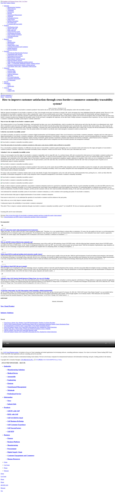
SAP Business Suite (12, 27)
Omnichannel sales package (14, 54)
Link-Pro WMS (11, 72)
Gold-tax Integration (12, 74)
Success (6, 81)
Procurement (10, 43)
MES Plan (10, 75)
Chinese (13, 3)
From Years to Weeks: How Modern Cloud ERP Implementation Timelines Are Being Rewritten (29, 322)
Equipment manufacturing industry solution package (21, 65)
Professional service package (15, 56)
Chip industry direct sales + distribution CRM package (21, 66)
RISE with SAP (11, 30)
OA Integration (11, 80)
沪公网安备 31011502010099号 (45, 359)
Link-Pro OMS (11, 71)
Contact (8, 3)
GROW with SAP (12, 28)
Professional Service (12, 18)
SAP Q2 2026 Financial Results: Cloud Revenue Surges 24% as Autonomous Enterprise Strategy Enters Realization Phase (36, 324)
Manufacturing (11, 42)
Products (6, 25)
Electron (9, 13)
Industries (6, 5)
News (9, 84)
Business (6, 39)
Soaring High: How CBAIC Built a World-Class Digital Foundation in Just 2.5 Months (27, 328)
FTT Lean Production (13, 77)
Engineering (10, 12)
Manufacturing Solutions (14, 7)
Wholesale (10, 16)
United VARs (11, 90)
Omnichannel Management (14, 15)
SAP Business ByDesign (14, 33)
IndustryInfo (10, 86)
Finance (9, 40)
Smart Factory (11, 19)
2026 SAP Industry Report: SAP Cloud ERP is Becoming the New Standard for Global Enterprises (30, 327)
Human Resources (12, 48)
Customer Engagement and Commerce (17, 46)
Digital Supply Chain (13, 45)
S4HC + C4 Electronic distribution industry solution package (23, 63)
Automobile (10, 10)
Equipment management (13, 78)
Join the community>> (7, 95)
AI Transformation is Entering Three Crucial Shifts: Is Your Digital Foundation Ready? (27, 325)
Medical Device (11, 9)
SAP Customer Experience (14, 34)
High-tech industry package (14, 60)
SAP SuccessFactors (12, 36)
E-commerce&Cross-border (14, 24)
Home (2, 97)
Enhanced (6, 68)
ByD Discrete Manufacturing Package (17, 53)
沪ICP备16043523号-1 (27, 359)
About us (6, 87)
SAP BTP (10, 37)
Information (7, 83)
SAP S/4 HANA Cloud (13, 31)
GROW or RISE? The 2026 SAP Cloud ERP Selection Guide (20, 330)
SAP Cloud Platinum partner (11, 352)
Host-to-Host (10, 69)
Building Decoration (12, 21)
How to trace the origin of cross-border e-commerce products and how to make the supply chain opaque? (34, 215)
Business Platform (12, 49)
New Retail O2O (12, 22)
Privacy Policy (58, 359)
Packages (6, 51)
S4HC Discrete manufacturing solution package (20, 62)
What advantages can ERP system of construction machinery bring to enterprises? (25, 217)
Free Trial (3, 3)
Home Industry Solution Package (16, 59)
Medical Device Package (14, 57)
